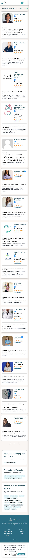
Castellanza (17, 507)
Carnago (14, 498)
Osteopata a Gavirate (10, 462)
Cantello (7, 504)
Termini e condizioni (14, 541)
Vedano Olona (8, 507)
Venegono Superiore (10, 502)
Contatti (21, 531)
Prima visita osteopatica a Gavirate (13, 478)
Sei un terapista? (7, 533)
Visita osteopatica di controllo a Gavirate (14, 476)
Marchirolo (7, 498)
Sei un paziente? (7, 531)
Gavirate (20, 502)
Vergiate (13, 509)
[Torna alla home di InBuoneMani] (2, 3)
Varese (6, 496)
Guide (21, 533)
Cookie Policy (12, 551)
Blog (7, 535)
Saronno (21, 496)
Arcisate (18, 500)
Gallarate (7, 509)
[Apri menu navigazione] (26, 2)
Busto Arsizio (14, 496)
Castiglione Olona (9, 500)
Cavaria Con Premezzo (17, 504)
